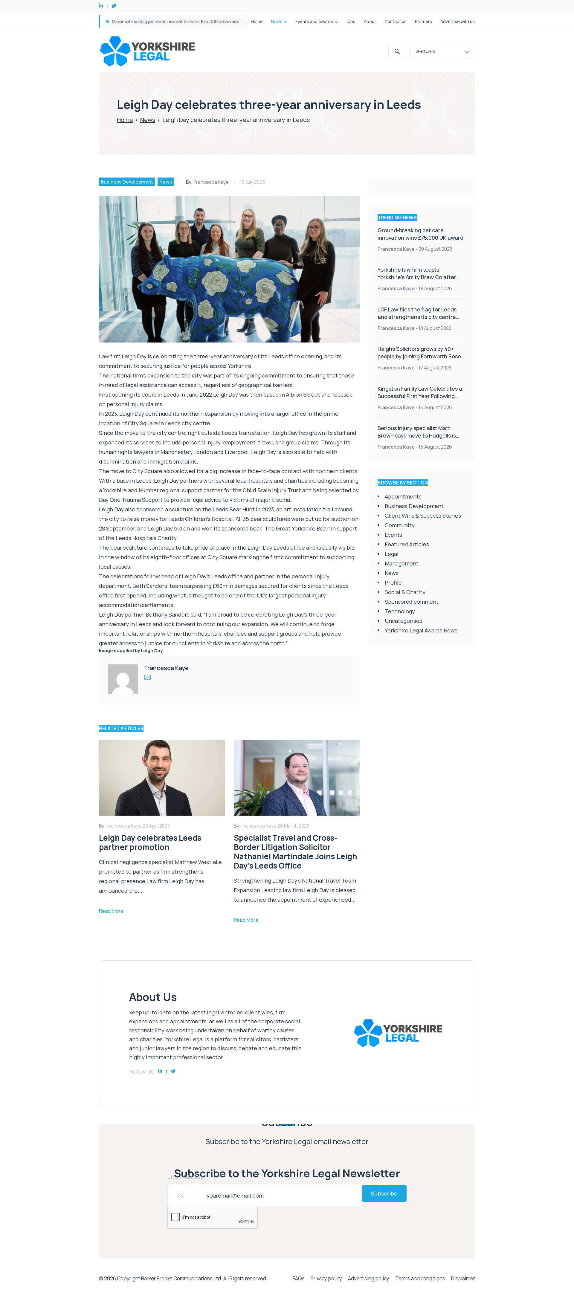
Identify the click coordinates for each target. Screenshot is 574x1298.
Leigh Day (152, 650)
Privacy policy (326, 1278)
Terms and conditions (420, 1278)
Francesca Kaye (211, 182)
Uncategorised (404, 620)
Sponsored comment (412, 601)
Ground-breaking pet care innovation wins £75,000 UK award (175, 21)
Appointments (403, 496)
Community (400, 525)
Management (402, 563)
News (277, 21)
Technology (400, 611)
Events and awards (314, 21)
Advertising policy (368, 1278)
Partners (423, 21)
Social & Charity (405, 592)
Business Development (127, 181)
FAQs (299, 1278)
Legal (392, 553)
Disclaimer (463, 1278)
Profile (393, 582)
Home (257, 21)
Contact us (395, 21)
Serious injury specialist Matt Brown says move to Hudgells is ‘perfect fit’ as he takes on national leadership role (421, 439)
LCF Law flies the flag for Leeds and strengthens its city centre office (417, 317)
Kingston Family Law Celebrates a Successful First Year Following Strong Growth (420, 396)
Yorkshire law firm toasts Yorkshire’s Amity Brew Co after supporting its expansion (417, 277)
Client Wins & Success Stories (423, 515)
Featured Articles (407, 544)
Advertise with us (457, 21)
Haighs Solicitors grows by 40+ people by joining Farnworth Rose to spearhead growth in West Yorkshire (419, 360)
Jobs (350, 21)
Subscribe (384, 1193)
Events (393, 534)
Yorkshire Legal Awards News (421, 630)
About (370, 21)
